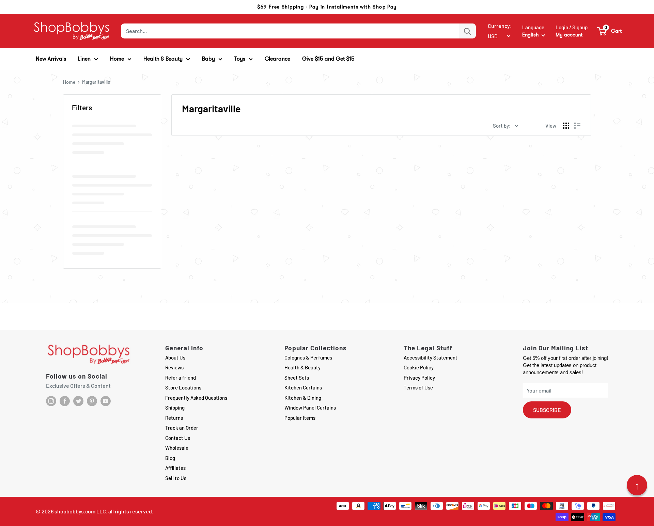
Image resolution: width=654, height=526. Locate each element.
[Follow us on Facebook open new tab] (65, 401)
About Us (175, 357)
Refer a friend (180, 377)
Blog (170, 458)
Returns (174, 418)
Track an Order (181, 428)
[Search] (467, 30)
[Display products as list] (577, 126)
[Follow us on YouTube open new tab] (105, 401)
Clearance (277, 59)
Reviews (174, 367)
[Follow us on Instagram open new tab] (51, 401)
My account (569, 34)
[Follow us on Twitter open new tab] (78, 401)
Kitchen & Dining (302, 398)
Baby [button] (208, 59)
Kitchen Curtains (303, 387)
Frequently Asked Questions (196, 398)
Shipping (175, 407)
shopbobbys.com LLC (80, 511)
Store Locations (183, 387)
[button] (610, 31)
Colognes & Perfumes (308, 357)
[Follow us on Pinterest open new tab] (92, 401)
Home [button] (117, 59)
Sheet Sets (296, 377)
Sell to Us (175, 478)
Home (69, 82)
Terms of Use (418, 387)
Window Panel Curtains (310, 407)
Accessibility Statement (430, 357)
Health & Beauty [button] (163, 59)
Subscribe (547, 410)
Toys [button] (239, 59)
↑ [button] (637, 485)
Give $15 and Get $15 (328, 59)
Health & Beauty (302, 367)
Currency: (500, 25)
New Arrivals (51, 59)
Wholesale (176, 448)
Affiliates (175, 468)
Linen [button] (84, 59)
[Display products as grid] (566, 126)
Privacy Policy (419, 377)
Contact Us (177, 438)
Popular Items (299, 418)
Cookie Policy (419, 367)
